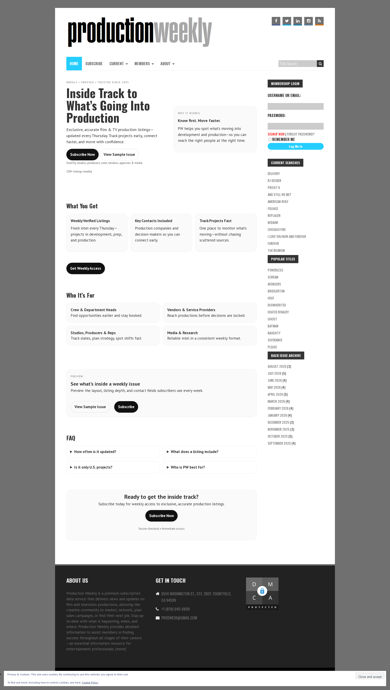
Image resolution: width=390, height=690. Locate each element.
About (165, 63)
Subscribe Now (82, 154)
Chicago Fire (277, 229)
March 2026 (276, 401)
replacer (274, 215)
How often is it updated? (95, 451)
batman (273, 325)
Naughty (274, 332)
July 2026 (274, 373)
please (272, 346)
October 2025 (278, 436)
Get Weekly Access (85, 268)
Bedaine (273, 222)
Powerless (275, 269)
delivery (274, 173)
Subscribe (94, 63)
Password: (277, 115)
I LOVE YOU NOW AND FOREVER (287, 236)
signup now (276, 133)
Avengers (274, 283)
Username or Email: (284, 95)
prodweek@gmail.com (179, 618)
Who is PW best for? (188, 467)
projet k (274, 187)
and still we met (279, 194)
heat (271, 297)
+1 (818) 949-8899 (175, 609)
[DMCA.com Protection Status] (262, 579)
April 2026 (275, 394)
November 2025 (279, 429)
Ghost (272, 318)
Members (142, 63)
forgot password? (301, 133)
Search (320, 63)
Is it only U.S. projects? (93, 467)
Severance (275, 339)
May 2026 (274, 387)
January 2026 (277, 415)
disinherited (277, 304)
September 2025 (279, 443)
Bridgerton (276, 290)
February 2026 (278, 408)
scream (273, 276)
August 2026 (277, 366)
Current (116, 63)
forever (273, 243)
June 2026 (275, 380)
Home (74, 63)
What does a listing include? (194, 451)
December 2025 (278, 422)
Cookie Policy (90, 682)
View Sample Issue (119, 154)
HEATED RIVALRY (278, 311)
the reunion (276, 250)
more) (121, 648)
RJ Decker (274, 180)
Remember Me (283, 139)
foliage (273, 208)
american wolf (278, 201)
